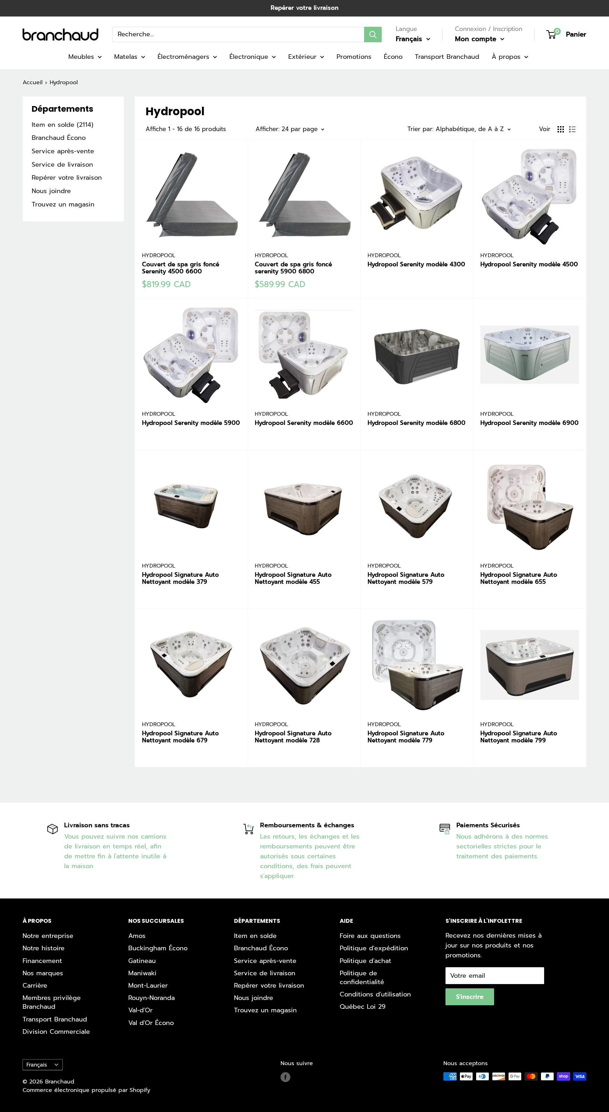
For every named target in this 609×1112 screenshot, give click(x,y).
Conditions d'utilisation (375, 994)
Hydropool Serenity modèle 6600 (304, 422)
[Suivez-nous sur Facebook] (285, 1077)
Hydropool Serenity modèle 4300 (416, 264)
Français (36, 1065)
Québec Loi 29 (363, 1007)
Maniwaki (142, 973)
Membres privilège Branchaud (52, 1002)
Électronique (248, 57)
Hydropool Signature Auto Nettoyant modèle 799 (518, 737)
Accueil (33, 82)
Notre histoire (43, 948)
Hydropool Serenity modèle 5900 (191, 422)
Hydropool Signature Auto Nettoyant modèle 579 (406, 578)
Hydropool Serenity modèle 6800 (417, 422)
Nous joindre (51, 191)
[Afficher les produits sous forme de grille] (561, 129)
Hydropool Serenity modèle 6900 (529, 422)
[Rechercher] (373, 34)
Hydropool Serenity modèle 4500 (529, 264)
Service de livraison (62, 164)
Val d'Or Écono (151, 1023)
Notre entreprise (48, 936)
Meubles (81, 57)
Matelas (125, 57)
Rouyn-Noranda (151, 998)
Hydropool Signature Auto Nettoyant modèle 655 (518, 578)
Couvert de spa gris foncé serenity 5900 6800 (293, 268)
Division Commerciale (56, 1032)
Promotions (354, 57)
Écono (393, 57)
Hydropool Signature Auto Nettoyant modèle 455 (293, 578)
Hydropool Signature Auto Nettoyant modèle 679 (180, 737)
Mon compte (477, 39)
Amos (137, 936)
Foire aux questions (370, 936)
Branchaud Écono (59, 138)
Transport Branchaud (447, 57)
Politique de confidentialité (362, 977)
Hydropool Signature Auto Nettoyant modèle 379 (180, 578)
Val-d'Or (140, 1010)
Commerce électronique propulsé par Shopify (86, 1090)
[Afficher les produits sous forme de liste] (572, 129)
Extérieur (302, 57)
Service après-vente (63, 151)
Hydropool (64, 82)
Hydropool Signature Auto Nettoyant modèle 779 (406, 737)
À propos (506, 57)
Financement (42, 961)
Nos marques (43, 973)
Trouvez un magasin (63, 204)
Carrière (35, 985)
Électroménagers (183, 57)
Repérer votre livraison (304, 7)
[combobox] (238, 34)
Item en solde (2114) (62, 125)
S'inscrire (470, 997)
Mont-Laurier (148, 985)
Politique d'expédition (374, 948)
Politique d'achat (365, 961)
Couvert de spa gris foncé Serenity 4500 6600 (180, 268)
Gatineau (142, 961)
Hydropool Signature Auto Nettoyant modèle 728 (293, 737)
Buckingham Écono (157, 948)
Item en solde (255, 936)
